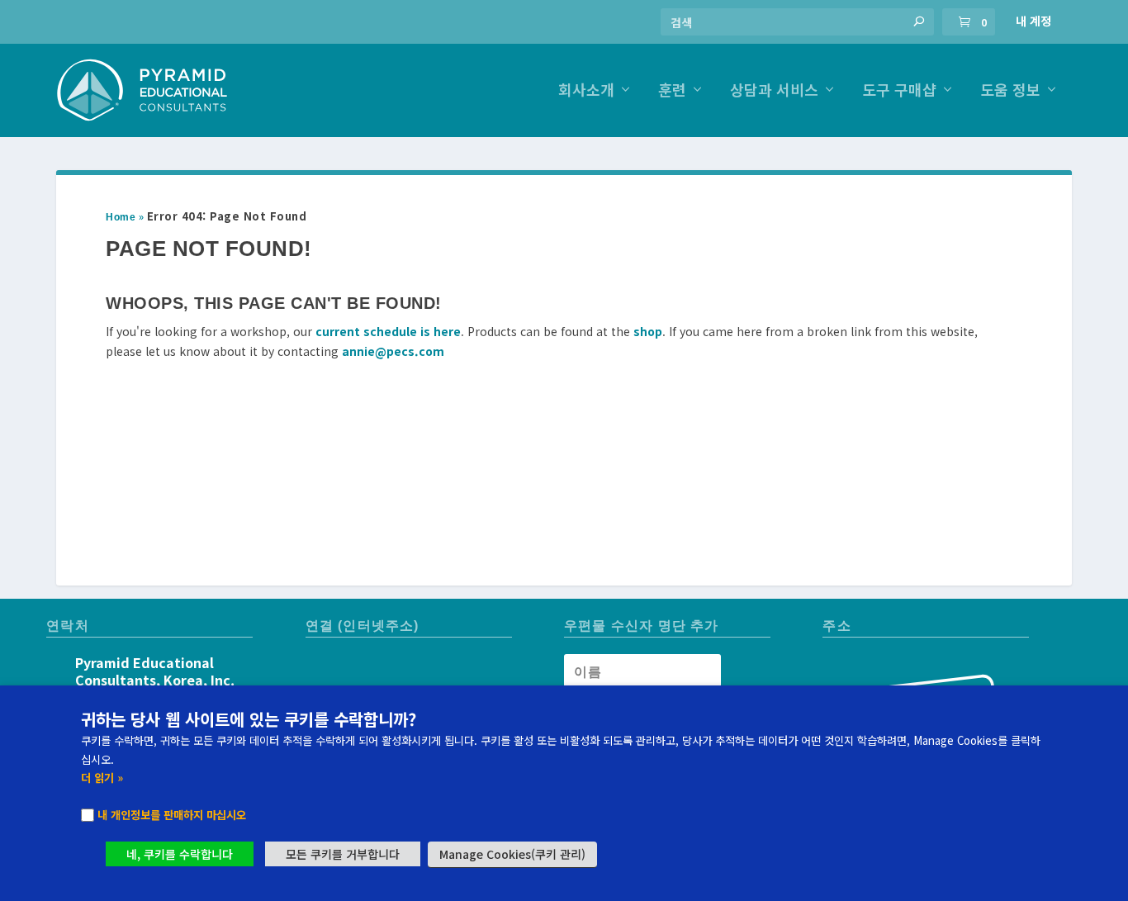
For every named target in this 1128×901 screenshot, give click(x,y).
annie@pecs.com (393, 351)
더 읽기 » (102, 777)
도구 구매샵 (899, 91)
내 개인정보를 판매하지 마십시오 (171, 815)
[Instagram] (319, 667)
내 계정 (1033, 20)
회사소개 (586, 91)
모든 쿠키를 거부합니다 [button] (343, 854)
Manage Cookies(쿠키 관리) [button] (512, 854)
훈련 (672, 91)
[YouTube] (349, 667)
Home (120, 217)
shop (647, 331)
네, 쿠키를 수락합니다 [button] (179, 854)
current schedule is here (388, 331)
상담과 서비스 (774, 91)
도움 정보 (1010, 91)
